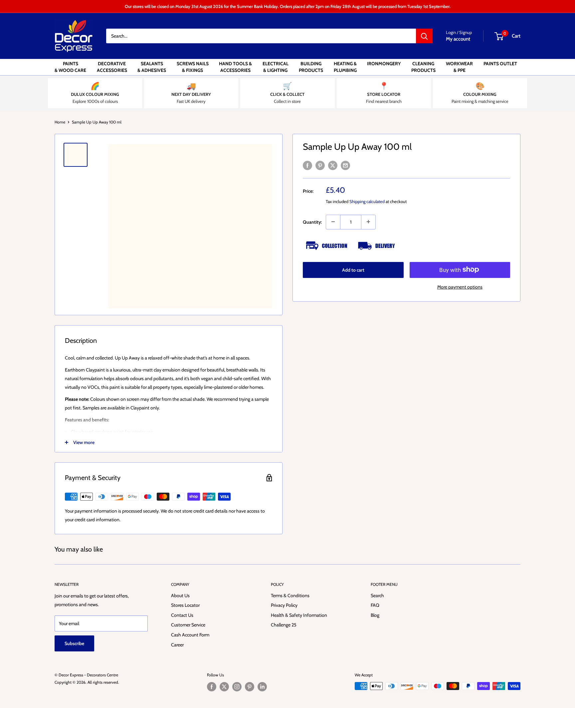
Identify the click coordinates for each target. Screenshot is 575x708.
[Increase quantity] (368, 222)
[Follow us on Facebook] (211, 686)
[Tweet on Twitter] (332, 165)
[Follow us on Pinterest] (249, 686)
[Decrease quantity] (333, 222)
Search (377, 595)
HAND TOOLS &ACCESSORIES (235, 67)
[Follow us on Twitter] (224, 686)
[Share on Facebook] (307, 165)
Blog (375, 615)
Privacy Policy (284, 605)
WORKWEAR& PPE (459, 67)
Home (60, 121)
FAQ (375, 605)
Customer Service (188, 625)
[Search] (424, 36)
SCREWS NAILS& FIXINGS (193, 67)
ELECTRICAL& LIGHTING (275, 67)
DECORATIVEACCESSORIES (112, 67)
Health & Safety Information (299, 615)
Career (177, 645)
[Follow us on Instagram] (237, 686)
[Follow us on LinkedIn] (262, 686)
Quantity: (312, 222)
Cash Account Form (190, 635)
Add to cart (353, 270)
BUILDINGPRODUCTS (311, 67)
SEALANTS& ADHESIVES (151, 67)
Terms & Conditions (290, 595)
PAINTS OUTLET (500, 64)
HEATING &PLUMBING (345, 67)
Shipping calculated (367, 201)
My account (458, 39)
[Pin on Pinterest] (320, 165)
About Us (180, 595)
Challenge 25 (283, 625)
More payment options (459, 287)
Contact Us (182, 615)
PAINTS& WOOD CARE (70, 67)
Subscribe (74, 643)
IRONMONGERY (384, 64)
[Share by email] (345, 165)
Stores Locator (185, 605)
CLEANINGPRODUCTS (423, 67)
